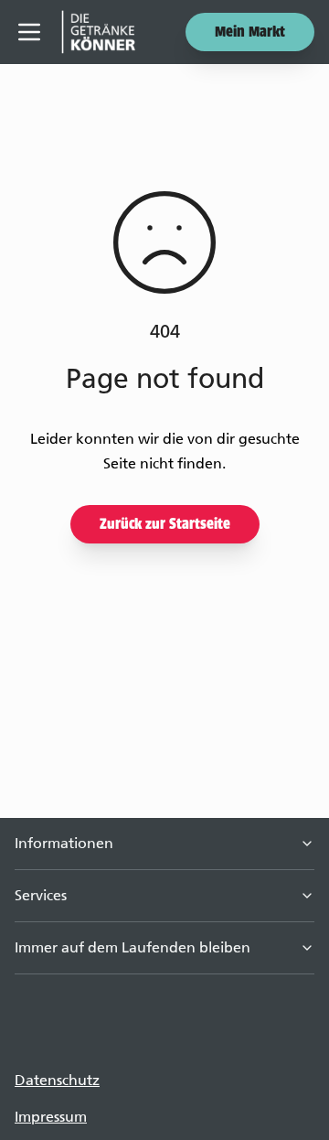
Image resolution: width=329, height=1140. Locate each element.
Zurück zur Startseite (165, 525)
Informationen (64, 843)
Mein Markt (250, 33)
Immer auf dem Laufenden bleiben (132, 947)
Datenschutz (57, 1080)
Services (41, 895)
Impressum (51, 1116)
